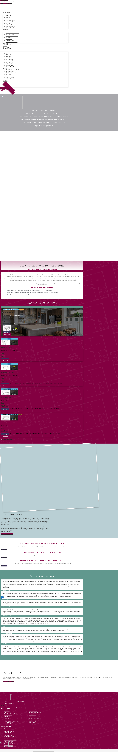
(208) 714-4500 (103, 677)
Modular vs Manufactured (12, 36)
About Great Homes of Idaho (12, 33)
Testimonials (9, 37)
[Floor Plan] (7, 328)
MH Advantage (7, 48)
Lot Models (6, 43)
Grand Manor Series (10, 20)
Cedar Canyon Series (10, 22)
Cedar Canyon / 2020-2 (8, 372)
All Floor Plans (9, 16)
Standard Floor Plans (11, 28)
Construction (9, 39)
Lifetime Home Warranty (11, 42)
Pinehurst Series (9, 23)
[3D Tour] (15, 328)
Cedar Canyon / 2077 (7, 423)
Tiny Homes (8, 17)
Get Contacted (7, 47)
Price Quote (7, 334)
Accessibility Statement (49, 751)
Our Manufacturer (10, 34)
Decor (5, 46)
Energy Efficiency (10, 40)
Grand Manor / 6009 (9, 312)
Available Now (7, 44)
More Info (6, 332)
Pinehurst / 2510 (6, 398)
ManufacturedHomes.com (38, 751)
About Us (5, 29)
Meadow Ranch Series (11, 26)
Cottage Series (9, 25)
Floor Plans (6, 12)
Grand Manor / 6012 (7, 347)
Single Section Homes (9, 730)
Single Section (9, 19)
